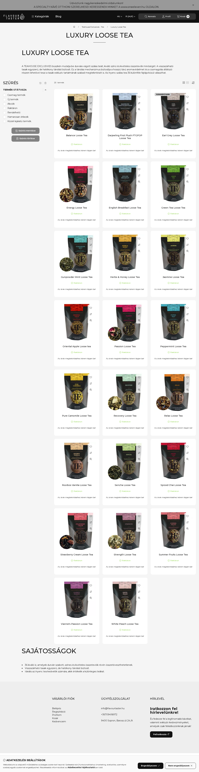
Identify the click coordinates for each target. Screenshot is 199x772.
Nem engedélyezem (179, 766)
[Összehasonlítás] (91, 103)
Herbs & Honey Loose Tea (125, 277)
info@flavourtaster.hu (113, 708)
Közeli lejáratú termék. (19, 121)
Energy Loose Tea (77, 207)
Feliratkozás (160, 734)
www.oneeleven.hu (133, 6)
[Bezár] (193, 5)
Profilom (57, 715)
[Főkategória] (74, 27)
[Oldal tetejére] (186, 751)
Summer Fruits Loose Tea (173, 554)
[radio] (187, 82)
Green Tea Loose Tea (173, 207)
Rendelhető (13, 112)
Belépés (56, 708)
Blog (58, 16)
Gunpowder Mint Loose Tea (76, 277)
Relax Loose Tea (173, 415)
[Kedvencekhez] (91, 97)
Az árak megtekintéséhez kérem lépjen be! (77, 150)
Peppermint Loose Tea (173, 346)
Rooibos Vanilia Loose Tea (76, 485)
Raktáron (12, 108)
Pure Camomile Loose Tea (76, 415)
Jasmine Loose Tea (173, 277)
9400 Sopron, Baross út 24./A (117, 720)
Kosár (55, 718)
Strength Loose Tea (125, 554)
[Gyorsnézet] (91, 109)
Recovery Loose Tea (125, 415)
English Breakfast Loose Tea (125, 207)
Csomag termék (16, 95)
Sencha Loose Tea (125, 485)
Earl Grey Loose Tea (173, 135)
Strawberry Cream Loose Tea (76, 554)
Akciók (11, 103)
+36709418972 (109, 714)
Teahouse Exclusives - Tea (93, 27)
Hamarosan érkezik (17, 116)
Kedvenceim (59, 721)
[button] (40, 16)
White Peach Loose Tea (124, 624)
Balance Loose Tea (76, 135)
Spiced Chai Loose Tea (173, 485)
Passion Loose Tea (125, 346)
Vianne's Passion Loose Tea (76, 624)
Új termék (12, 99)
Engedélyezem (149, 766)
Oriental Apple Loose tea (77, 346)
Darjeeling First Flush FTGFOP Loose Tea (125, 137)
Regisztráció (58, 711)
